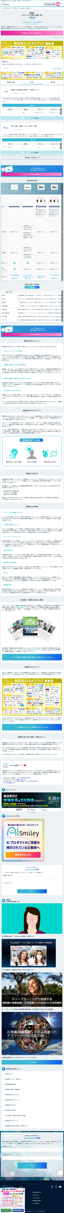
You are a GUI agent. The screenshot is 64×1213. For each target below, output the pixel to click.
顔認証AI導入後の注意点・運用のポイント (18, 1126)
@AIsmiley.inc (26, 778)
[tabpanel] (32, 801)
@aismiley (35, 781)
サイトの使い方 (36, 1198)
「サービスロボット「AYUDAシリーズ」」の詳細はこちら (27, 276)
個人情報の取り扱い (37, 1192)
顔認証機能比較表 (11, 1084)
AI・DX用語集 (36, 1203)
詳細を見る (32, 105)
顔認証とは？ (9, 1074)
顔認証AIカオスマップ (12, 1120)
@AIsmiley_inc (21, 779)
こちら (43, 1143)
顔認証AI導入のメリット (13, 1095)
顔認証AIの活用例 (11, 1110)
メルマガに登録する (8, 783)
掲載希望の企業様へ (37, 1200)
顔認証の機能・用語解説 (13, 1089)
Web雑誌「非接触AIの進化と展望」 (16, 1115)
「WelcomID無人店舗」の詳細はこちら (14, 276)
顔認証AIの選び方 (11, 1105)
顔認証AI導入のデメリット (13, 1100)
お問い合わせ (36, 1195)
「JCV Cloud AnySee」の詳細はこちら (54, 276)
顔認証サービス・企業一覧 (13, 1079)
